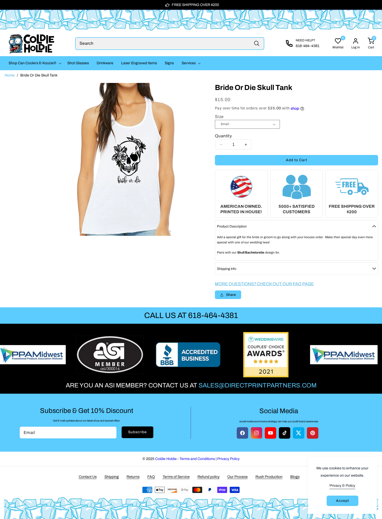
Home (10, 75)
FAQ (151, 477)
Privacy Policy (228, 459)
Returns (133, 477)
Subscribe (137, 432)
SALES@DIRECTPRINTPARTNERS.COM (258, 385)
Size (219, 116)
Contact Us (88, 477)
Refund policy (208, 477)
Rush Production (268, 477)
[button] (34, 63)
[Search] (256, 43)
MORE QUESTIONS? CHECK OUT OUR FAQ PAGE (264, 284)
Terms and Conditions (197, 459)
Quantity (223, 136)
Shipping (111, 477)
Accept (342, 501)
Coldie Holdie (166, 459)
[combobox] (170, 43)
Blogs (295, 477)
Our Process (237, 477)
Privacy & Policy (342, 486)
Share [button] (231, 295)
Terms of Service (176, 477)
